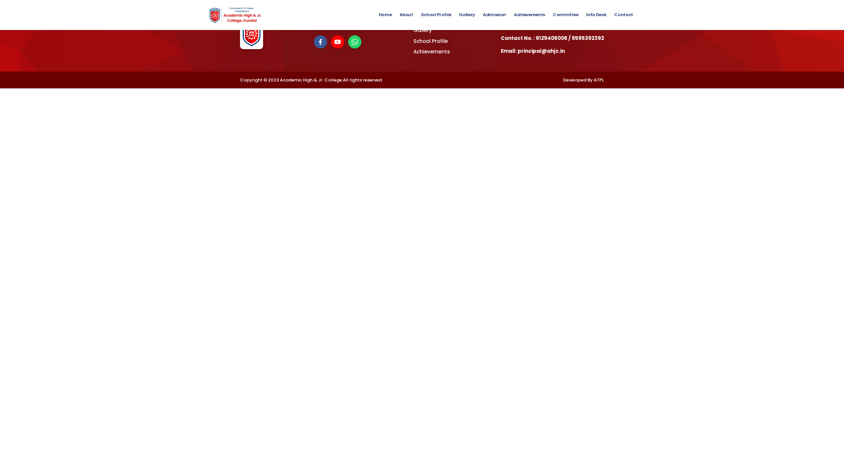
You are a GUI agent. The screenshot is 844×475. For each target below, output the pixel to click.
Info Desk (596, 15)
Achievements (529, 15)
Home (385, 15)
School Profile (436, 15)
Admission (494, 15)
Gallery (467, 15)
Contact (623, 15)
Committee (565, 15)
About (406, 15)
